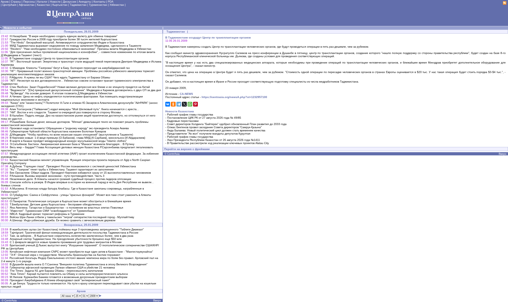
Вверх (157, 300)
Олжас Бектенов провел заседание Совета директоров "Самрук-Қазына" (214, 127)
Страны (16, 1)
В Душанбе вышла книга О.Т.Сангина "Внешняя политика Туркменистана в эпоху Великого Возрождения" (78, 264)
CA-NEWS (186, 93)
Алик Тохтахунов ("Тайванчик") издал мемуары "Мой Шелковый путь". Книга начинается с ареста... (74, 109)
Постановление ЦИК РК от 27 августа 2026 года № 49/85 (204, 117)
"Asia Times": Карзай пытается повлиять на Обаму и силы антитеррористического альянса (69, 273)
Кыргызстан (59, 4)
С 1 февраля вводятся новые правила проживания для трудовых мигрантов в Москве (66, 242)
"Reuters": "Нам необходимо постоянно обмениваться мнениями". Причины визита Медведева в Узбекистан (80, 48)
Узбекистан (117, 4)
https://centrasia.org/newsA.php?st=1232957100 (234, 97)
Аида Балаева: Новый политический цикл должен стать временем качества (216, 130)
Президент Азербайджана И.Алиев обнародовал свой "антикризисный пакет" (60, 280)
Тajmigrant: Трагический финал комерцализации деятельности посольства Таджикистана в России (74, 232)
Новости (55, 1)
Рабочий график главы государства (190, 114)
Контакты (99, 1)
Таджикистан (78, 4)
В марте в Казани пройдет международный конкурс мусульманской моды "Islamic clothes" (68, 140)
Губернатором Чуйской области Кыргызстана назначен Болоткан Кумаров (58, 131)
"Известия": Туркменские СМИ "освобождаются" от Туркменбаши (52, 210)
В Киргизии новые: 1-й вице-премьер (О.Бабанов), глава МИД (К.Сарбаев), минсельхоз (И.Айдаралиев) (77, 137)
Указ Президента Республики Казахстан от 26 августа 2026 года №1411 (213, 139)
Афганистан (27, 4)
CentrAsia (10, 300)
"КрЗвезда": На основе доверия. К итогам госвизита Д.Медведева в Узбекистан (61, 93)
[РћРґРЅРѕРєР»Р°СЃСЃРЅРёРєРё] (173, 104)
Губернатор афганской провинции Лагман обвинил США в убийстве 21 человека (62, 267)
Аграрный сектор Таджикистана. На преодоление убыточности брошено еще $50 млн (66, 238)
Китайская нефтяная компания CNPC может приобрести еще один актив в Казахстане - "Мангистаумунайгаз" (81, 251)
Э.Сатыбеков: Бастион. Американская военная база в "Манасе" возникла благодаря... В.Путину (72, 144)
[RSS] (504, 3)
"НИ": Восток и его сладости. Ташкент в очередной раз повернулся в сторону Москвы (65, 112)
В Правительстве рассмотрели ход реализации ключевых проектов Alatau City (218, 143)
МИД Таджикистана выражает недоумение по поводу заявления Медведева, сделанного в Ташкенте (75, 45)
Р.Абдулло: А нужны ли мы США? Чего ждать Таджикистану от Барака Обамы (60, 77)
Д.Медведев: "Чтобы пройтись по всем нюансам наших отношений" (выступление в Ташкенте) (71, 134)
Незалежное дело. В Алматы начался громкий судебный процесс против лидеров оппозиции (70, 179)
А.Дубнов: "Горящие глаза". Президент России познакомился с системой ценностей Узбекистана (73, 166)
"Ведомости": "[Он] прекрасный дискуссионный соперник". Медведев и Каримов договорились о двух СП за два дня (85, 90)
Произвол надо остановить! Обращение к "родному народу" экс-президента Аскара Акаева (69, 128)
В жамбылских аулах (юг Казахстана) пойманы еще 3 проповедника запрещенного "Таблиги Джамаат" (77, 229)
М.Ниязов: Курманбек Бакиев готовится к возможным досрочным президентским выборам (68, 277)
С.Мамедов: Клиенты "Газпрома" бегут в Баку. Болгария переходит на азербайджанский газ (70, 67)
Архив (5, 1)
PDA (110, 1)
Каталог (42, 1)
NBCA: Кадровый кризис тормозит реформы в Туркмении (47, 213)
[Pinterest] (195, 104)
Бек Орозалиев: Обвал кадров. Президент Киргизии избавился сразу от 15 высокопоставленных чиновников (80, 172)
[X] (184, 104)
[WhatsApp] (190, 104)
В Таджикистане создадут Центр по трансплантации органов (49, 58)
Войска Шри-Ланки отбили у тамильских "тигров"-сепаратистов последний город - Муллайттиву (72, 217)
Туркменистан (98, 4)
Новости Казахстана (179, 111)
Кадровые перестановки (183, 120)
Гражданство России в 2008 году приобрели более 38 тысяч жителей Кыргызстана (63, 39)
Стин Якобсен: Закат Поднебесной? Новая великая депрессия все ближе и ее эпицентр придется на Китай (80, 86)
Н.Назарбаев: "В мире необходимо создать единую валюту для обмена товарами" (63, 36)
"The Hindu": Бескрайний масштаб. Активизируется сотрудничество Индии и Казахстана (67, 42)
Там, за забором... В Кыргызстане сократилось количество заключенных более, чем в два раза (71, 235)
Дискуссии (69, 1)
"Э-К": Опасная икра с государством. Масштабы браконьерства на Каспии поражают (65, 254)
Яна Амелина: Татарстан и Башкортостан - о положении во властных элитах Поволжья (66, 207)
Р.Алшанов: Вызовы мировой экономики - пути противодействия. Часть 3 (57, 175)
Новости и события (18, 27)
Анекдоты (85, 1)
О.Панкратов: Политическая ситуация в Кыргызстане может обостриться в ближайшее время (70, 201)
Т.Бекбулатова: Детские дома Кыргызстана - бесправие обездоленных (55, 204)
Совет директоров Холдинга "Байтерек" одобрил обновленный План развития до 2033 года (227, 124)
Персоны (29, 1)
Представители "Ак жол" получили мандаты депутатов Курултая (208, 133)
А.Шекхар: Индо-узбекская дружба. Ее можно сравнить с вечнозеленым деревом (62, 220)
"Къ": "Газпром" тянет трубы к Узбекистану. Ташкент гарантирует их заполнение (62, 169)
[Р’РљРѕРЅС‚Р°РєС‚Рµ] (167, 104)
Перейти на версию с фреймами (187, 149)
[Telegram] (178, 104)
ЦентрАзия (9, 4)
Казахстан (43, 4)
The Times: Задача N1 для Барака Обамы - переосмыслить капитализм (56, 270)
